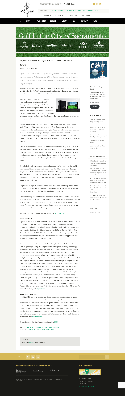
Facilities (41, 21)
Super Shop (95, 175)
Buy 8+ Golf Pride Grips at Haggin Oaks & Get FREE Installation (97, 129)
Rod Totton (93, 186)
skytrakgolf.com (61, 213)
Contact (84, 21)
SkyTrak (56, 327)
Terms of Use (38, 379)
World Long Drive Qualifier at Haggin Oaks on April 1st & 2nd (98, 197)
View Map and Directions (86, 386)
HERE (56, 322)
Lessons (54, 21)
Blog (95, 21)
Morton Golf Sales (92, 10)
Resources (85, 15)
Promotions (72, 15)
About (65, 21)
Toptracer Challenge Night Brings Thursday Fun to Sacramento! (97, 122)
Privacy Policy (48, 379)
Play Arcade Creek (70, 10)
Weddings (59, 15)
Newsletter (81, 10)
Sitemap (30, 379)
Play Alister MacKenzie (57, 10)
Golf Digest (31, 329)
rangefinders (50, 329)
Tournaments (45, 15)
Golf (19, 21)
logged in (31, 342)
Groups (29, 21)
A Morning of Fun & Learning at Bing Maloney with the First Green (98, 180)
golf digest (27, 327)
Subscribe (95, 106)
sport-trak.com (37, 317)
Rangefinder (48, 327)
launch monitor (37, 327)
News (74, 21)
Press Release (41, 329)
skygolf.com (41, 289)
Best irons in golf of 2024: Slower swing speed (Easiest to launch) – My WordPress (98, 170)
